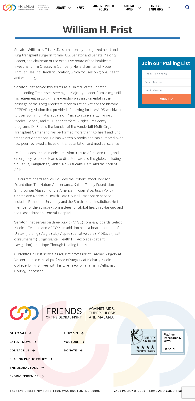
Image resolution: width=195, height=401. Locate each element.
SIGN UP (166, 99)
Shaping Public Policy (104, 7)
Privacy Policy (121, 391)
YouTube (71, 342)
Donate (70, 350)
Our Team (18, 333)
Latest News (20, 342)
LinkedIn (71, 333)
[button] (187, 7)
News (80, 8)
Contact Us (20, 350)
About (61, 8)
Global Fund (129, 7)
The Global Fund (24, 367)
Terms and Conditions (166, 391)
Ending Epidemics (156, 7)
